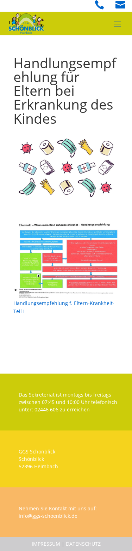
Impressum (46, 543)
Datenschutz (83, 543)
